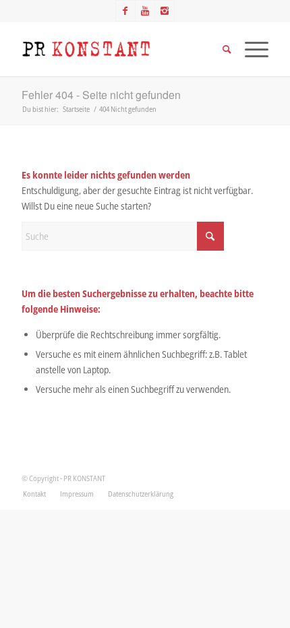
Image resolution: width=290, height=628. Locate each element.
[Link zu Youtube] (145, 11)
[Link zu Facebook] (125, 11)
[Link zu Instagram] (164, 11)
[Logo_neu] (120, 49)
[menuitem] (34, 494)
